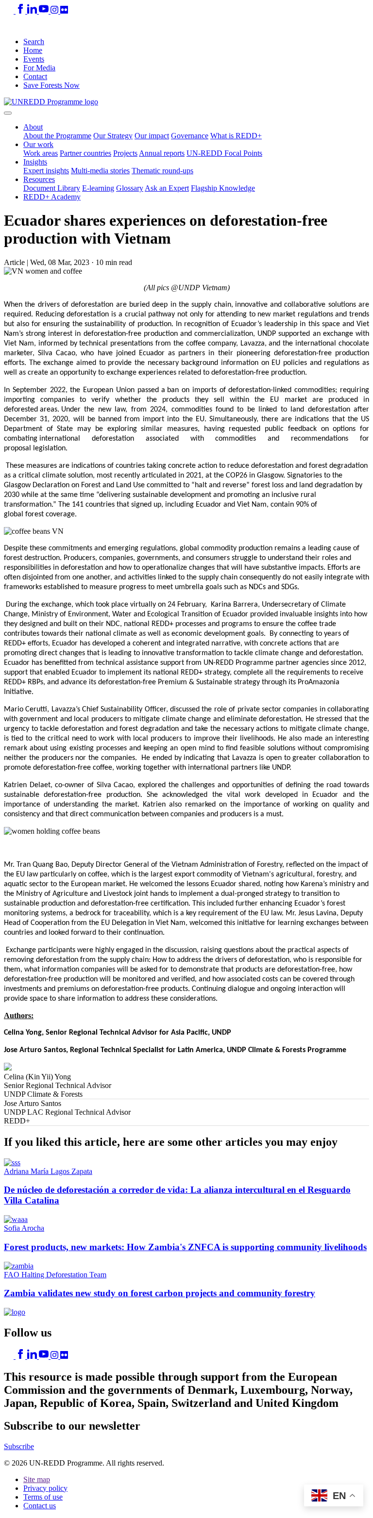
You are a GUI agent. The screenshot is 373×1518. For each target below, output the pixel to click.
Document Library (51, 188)
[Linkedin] (33, 11)
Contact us (39, 1506)
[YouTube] (45, 11)
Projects (125, 153)
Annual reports (162, 153)
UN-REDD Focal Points (224, 153)
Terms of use (43, 1497)
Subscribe (19, 1446)
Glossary (129, 188)
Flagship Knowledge (223, 188)
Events (33, 59)
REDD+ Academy (52, 197)
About (33, 127)
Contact (35, 76)
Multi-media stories (100, 170)
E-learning (98, 188)
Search (33, 41)
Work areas (40, 153)
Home (32, 50)
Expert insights (46, 170)
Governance (189, 136)
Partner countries (85, 153)
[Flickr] (64, 11)
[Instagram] (55, 11)
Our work (38, 144)
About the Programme (57, 136)
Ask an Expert (167, 188)
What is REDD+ (236, 136)
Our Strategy (113, 136)
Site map (36, 1479)
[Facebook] (21, 11)
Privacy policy (45, 1488)
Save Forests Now (51, 85)
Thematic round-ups (162, 170)
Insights (35, 162)
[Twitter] (10, 11)
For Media (39, 68)
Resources (39, 179)
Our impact (152, 136)
